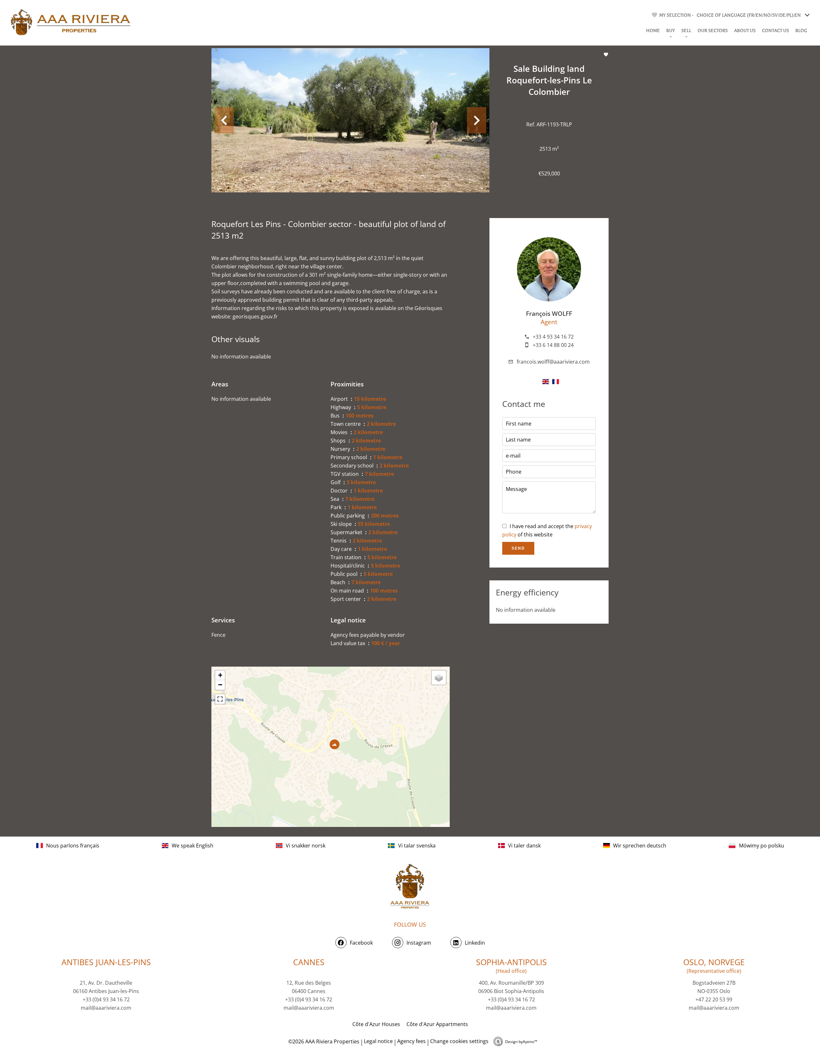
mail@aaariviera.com (106, 1007)
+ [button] (220, 675)
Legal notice (378, 1041)
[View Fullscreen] (220, 699)
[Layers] (439, 677)
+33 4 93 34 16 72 (553, 336)
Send (518, 548)
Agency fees (411, 1041)
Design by (521, 1041)
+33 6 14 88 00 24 (553, 345)
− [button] (220, 685)
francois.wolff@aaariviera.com (553, 361)
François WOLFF (549, 313)
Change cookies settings (459, 1041)
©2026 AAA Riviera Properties (323, 1041)
